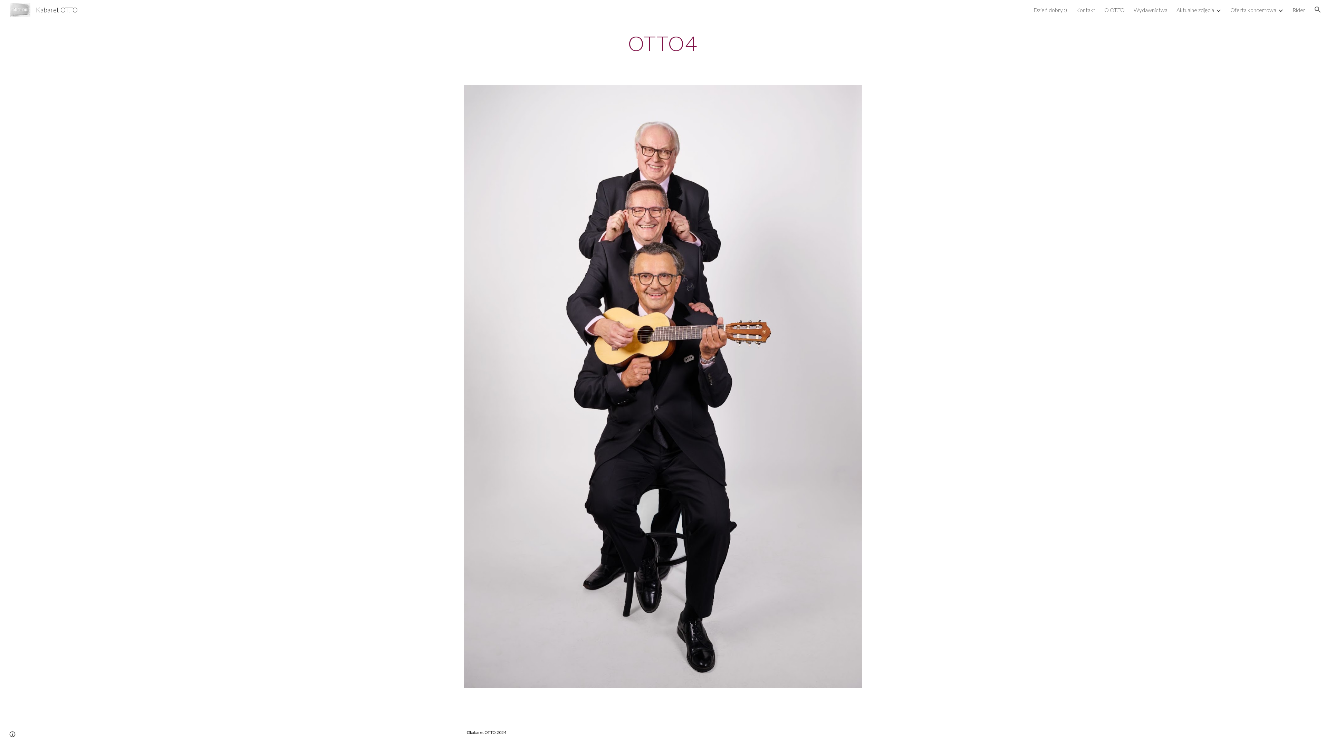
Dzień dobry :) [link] (1050, 10)
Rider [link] (1299, 10)
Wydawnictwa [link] (1151, 10)
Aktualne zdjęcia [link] (1195, 10)
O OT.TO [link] (1114, 10)
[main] (663, 43)
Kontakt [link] (1085, 10)
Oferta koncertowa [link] (1253, 10)
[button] (1317, 9)
